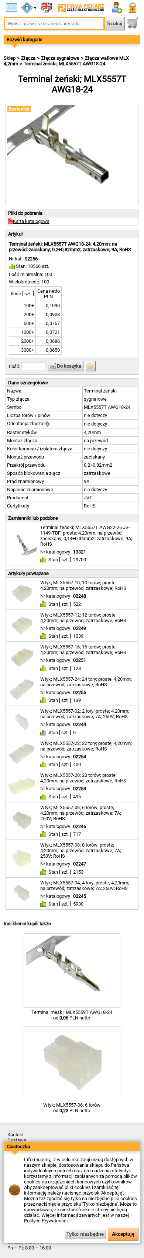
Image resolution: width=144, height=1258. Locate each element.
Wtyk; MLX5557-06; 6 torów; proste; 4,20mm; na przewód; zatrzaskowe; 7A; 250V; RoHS (80, 813)
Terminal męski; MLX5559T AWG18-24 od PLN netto (71, 1015)
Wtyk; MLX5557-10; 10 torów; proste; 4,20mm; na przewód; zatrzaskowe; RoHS (83, 585)
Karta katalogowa (31, 221)
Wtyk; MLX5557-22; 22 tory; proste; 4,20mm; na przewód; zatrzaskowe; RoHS (86, 746)
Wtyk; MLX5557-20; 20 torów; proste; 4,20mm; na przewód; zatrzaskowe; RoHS (83, 778)
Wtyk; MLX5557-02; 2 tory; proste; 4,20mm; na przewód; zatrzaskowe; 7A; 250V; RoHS (84, 713)
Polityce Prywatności (46, 1220)
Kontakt (15, 1134)
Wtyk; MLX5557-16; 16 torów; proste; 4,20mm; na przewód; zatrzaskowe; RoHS (83, 649)
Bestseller (19, 109)
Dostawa (16, 1140)
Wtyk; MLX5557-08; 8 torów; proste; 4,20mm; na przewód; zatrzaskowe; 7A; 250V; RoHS (80, 850)
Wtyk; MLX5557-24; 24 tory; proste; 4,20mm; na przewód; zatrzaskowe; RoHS (86, 681)
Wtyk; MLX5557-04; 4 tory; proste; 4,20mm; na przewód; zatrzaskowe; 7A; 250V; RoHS (84, 885)
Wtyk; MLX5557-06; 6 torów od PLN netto (71, 1107)
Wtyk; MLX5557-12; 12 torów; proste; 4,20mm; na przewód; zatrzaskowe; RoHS (83, 617)
